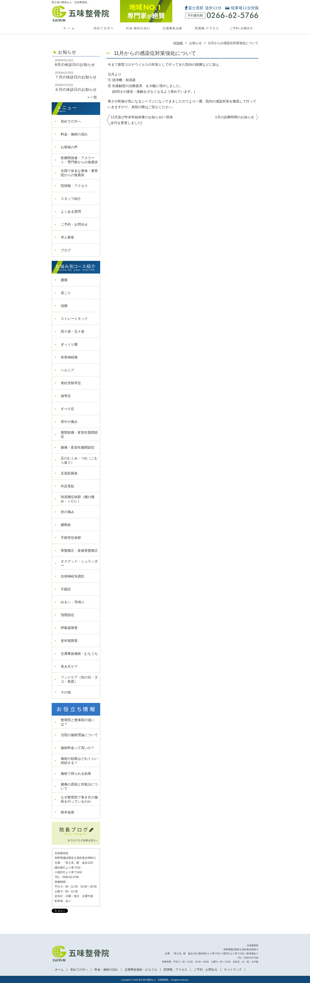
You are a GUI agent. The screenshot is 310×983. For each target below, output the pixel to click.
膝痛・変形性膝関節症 (77, 447)
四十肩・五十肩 (72, 331)
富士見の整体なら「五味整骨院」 (154, 980)
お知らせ (195, 43)
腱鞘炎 (66, 525)
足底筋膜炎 (69, 473)
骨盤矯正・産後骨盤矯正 (79, 550)
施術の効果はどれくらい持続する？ (79, 761)
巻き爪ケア (69, 666)
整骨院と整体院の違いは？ (77, 722)
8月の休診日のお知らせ (75, 65)
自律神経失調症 (72, 576)
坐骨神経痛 (69, 357)
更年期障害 (69, 641)
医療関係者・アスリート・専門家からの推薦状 (79, 160)
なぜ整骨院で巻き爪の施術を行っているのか (79, 799)
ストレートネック (74, 318)
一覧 (93, 97)
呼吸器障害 (69, 628)
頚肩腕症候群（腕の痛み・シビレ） (77, 499)
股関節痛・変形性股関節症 (79, 434)
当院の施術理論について (79, 735)
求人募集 (67, 237)
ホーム (69, 33)
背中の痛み (69, 421)
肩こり (66, 293)
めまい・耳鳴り (72, 602)
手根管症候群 (72, 537)
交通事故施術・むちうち (172, 33)
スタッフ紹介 (71, 198)
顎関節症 (67, 615)
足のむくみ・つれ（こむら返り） (79, 460)
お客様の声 (69, 147)
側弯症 (66, 396)
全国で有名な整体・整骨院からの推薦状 (79, 173)
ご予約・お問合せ (241, 33)
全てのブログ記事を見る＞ (83, 840)
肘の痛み (67, 512)
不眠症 (66, 589)
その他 (66, 692)
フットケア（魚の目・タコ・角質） (79, 679)
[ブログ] (76, 835)
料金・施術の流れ (138, 33)
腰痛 (64, 280)
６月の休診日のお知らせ (76, 89)
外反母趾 (67, 486)
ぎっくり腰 (69, 344)
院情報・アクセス (206, 33)
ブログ (66, 250)
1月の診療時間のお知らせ (234, 117)
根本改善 (67, 812)
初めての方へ (103, 33)
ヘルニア (67, 370)
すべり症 (67, 409)
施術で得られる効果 (76, 773)
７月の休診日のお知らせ (76, 77)
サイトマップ (233, 969)
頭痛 (64, 306)
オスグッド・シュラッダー (79, 563)
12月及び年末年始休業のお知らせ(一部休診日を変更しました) (142, 120)
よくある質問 (71, 211)
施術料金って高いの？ (77, 748)
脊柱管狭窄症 (71, 383)
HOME (178, 43)
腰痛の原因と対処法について (79, 786)
